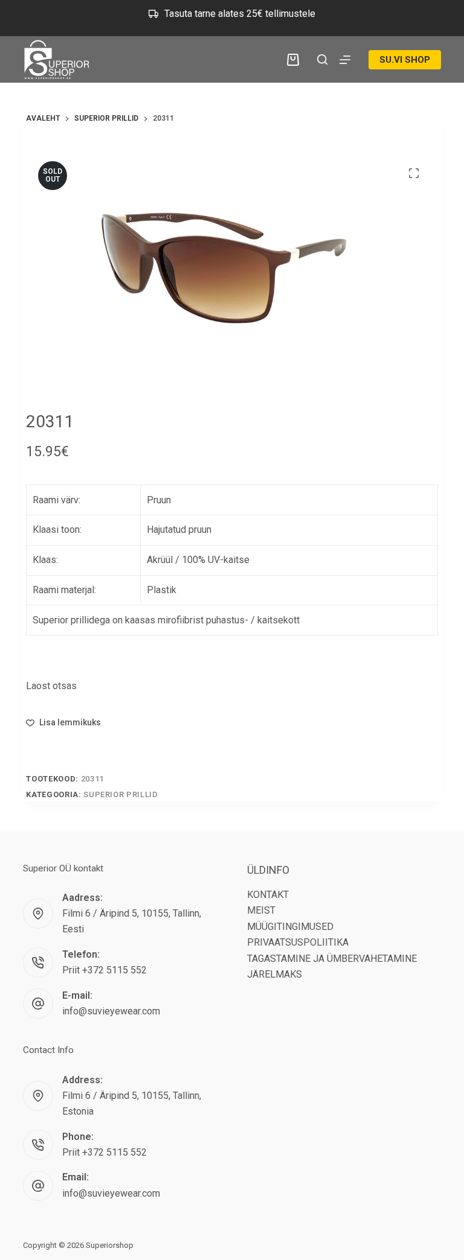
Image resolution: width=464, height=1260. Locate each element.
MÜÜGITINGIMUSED (290, 926)
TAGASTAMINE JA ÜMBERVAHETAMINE (332, 958)
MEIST (261, 910)
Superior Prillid (120, 794)
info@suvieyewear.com (111, 1011)
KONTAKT (268, 894)
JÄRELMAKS (274, 974)
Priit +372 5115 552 (104, 970)
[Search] (322, 59)
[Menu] (345, 59)
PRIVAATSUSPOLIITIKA (298, 942)
